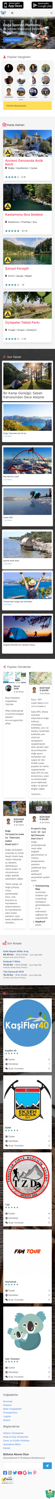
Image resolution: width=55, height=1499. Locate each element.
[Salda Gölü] (27, 501)
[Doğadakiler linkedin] (30, 1473)
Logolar (7, 1416)
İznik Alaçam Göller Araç (16, 951)
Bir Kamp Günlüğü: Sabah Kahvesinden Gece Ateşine (23, 395)
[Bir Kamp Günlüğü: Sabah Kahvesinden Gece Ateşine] (27, 376)
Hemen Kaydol (12, 40)
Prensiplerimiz (10, 1412)
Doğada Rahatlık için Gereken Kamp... (19, 645)
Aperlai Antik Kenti (11, 560)
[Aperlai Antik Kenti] (27, 545)
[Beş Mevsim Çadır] (27, 460)
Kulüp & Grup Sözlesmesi (15, 1436)
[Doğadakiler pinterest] (35, 1473)
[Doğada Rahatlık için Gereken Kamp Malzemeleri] (27, 629)
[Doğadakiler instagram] (10, 1473)
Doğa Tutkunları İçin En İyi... (15, 433)
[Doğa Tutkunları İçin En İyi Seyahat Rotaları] (27, 417)
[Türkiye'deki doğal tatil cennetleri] (27, 585)
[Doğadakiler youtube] (20, 1473)
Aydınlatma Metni (12, 1444)
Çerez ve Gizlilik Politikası (16, 1440)
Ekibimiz (7, 1405)
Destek (6, 1448)
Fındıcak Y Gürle (11, 961)
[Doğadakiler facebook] (5, 1473)
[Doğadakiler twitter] (15, 1473)
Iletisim (6, 1420)
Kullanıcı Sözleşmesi (13, 1433)
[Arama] (12, 12)
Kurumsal (7, 1401)
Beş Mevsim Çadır (11, 476)
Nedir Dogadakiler (12, 1408)
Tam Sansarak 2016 (13, 971)
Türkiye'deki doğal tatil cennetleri (17, 601)
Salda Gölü (8, 517)
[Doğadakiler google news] (25, 1473)
